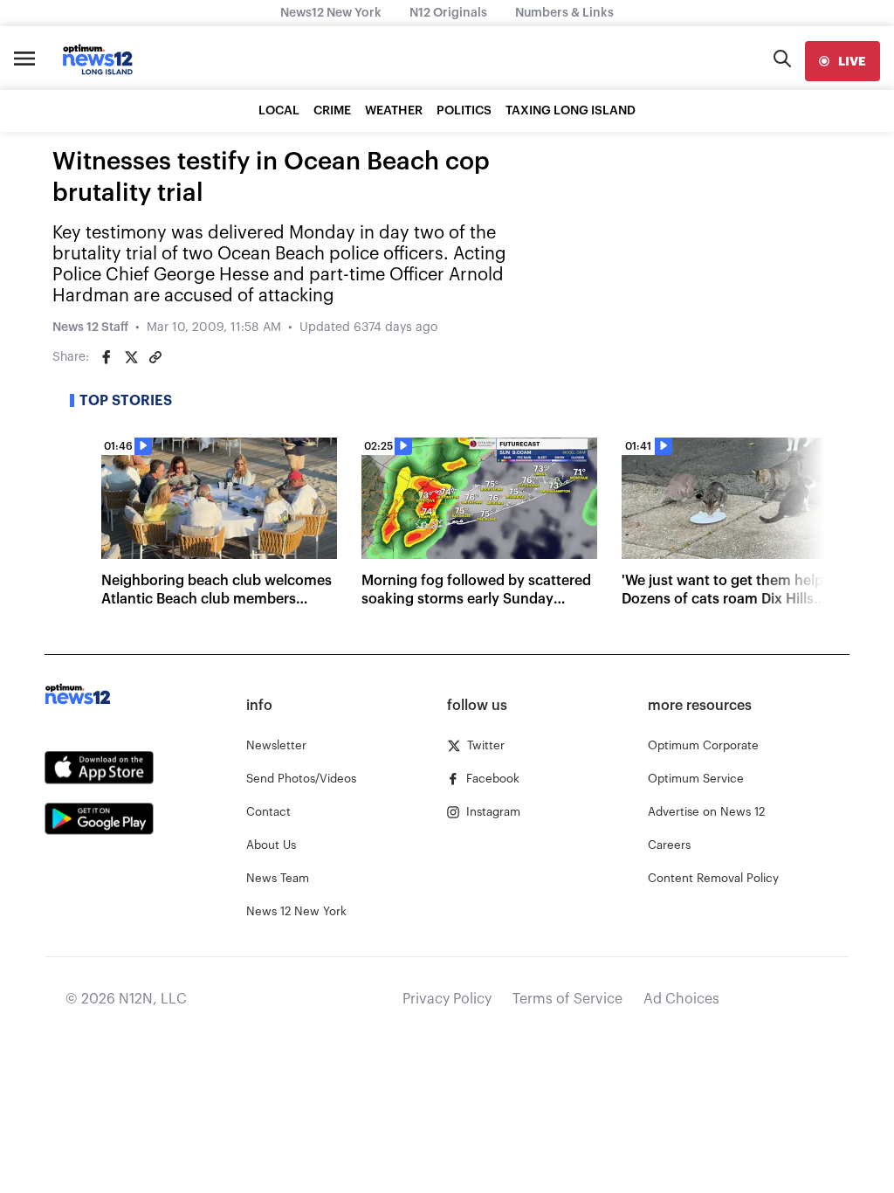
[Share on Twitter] (131, 357)
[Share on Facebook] (106, 357)
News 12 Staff (90, 327)
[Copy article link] (155, 357)
